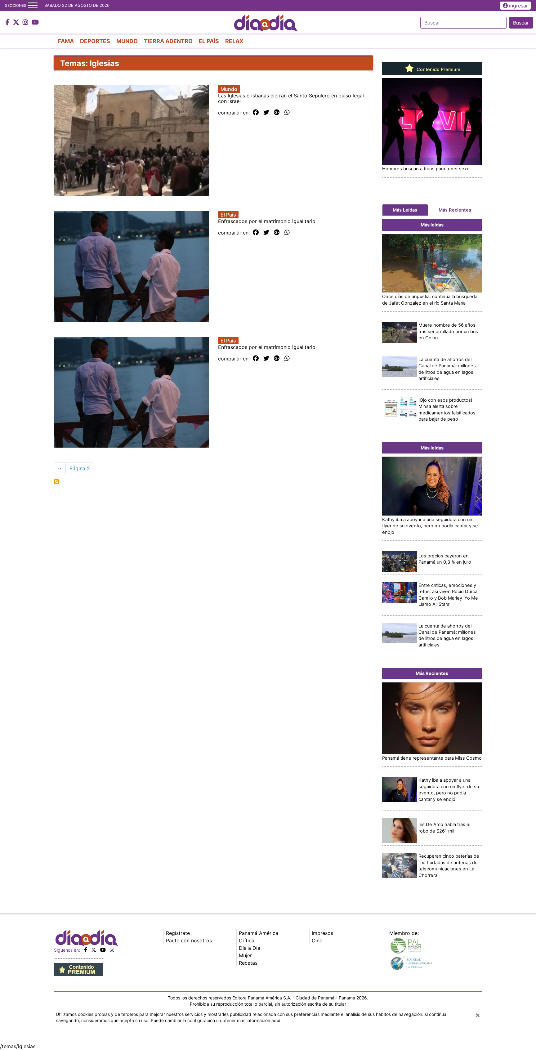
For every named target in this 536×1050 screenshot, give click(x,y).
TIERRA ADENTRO (168, 41)
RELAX (234, 41)
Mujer (245, 955)
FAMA (66, 41)
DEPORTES (95, 41)
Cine (317, 940)
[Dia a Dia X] (17, 23)
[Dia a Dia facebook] (8, 23)
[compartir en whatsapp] (287, 112)
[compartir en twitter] (266, 112)
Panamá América (258, 933)
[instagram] (112, 950)
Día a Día (249, 948)
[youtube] (103, 950)
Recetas (248, 963)
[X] (93, 950)
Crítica (246, 940)
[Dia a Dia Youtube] (35, 23)
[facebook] (85, 950)
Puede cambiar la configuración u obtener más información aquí (215, 1020)
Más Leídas (405, 210)
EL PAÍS (209, 41)
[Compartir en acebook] (255, 112)
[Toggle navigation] (32, 5)
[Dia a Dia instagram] (26, 23)
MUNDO (127, 41)
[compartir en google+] (276, 112)
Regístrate (178, 933)
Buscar (521, 23)
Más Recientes (455, 210)
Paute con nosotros (189, 940)
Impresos (322, 933)
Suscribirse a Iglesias (56, 481)
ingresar (518, 5)
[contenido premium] (78, 969)
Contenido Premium (437, 69)
